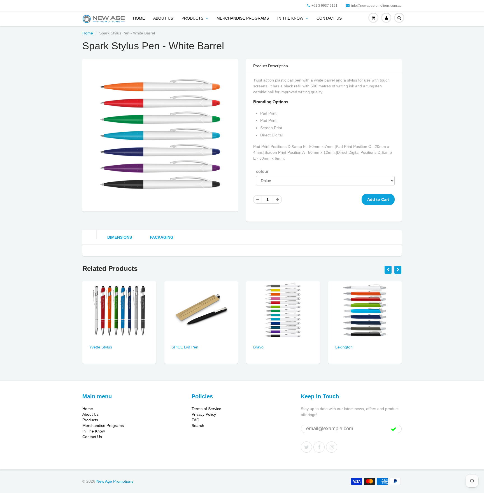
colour (262, 171)
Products (192, 18)
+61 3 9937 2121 (324, 6)
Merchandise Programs (243, 18)
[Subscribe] (393, 429)
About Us (163, 18)
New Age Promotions (114, 481)
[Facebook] (319, 447)
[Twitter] (306, 447)
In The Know (290, 18)
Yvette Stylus (100, 347)
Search (198, 425)
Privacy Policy (204, 414)
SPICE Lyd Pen (184, 347)
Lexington (344, 347)
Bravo (258, 347)
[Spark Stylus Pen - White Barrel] (160, 134)
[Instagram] (331, 447)
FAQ (195, 420)
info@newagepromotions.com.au (376, 6)
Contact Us (329, 18)
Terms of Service (206, 408)
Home (139, 18)
